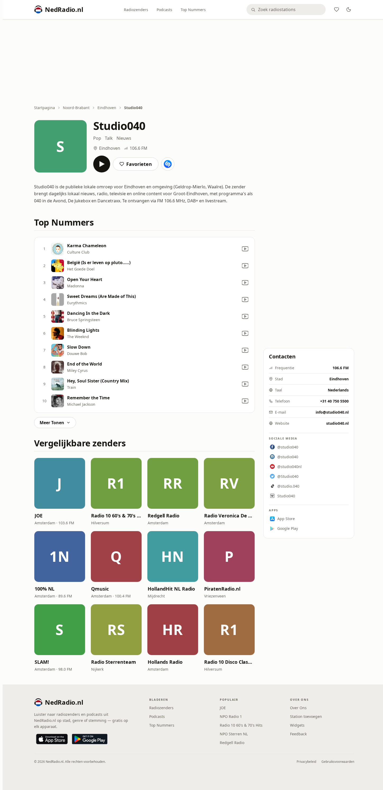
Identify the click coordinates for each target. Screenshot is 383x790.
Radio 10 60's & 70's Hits (116, 515)
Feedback (298, 733)
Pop (97, 138)
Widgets (297, 725)
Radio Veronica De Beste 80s (229, 515)
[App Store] (52, 739)
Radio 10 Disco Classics (229, 662)
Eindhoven (106, 107)
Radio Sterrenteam (113, 662)
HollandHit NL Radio (171, 589)
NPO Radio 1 (231, 716)
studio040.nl (337, 423)
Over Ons (298, 707)
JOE (39, 515)
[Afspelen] (101, 164)
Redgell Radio (163, 515)
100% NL (44, 589)
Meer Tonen (52, 423)
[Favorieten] (336, 9)
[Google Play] (90, 739)
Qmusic (100, 589)
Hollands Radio (165, 662)
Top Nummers (193, 9)
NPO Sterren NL (234, 733)
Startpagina (44, 107)
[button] (59, 483)
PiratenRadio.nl (222, 589)
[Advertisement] (194, 63)
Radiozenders (136, 9)
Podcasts (164, 9)
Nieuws (123, 138)
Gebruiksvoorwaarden (337, 761)
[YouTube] (245, 249)
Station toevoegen (306, 716)
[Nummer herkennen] (167, 164)
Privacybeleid (306, 761)
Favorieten (139, 164)
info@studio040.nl (332, 412)
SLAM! (42, 662)
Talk (109, 138)
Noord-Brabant (76, 107)
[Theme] (348, 9)
